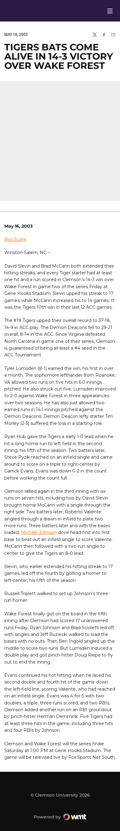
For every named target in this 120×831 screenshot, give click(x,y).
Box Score (15, 239)
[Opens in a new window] (99, 10)
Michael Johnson (39, 532)
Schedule (90, 11)
